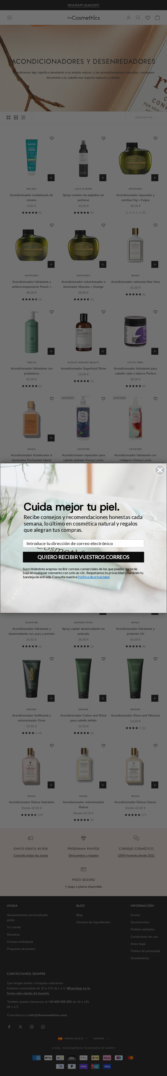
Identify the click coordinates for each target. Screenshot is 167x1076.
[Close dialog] (160, 470)
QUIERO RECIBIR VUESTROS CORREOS (83, 557)
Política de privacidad (93, 577)
